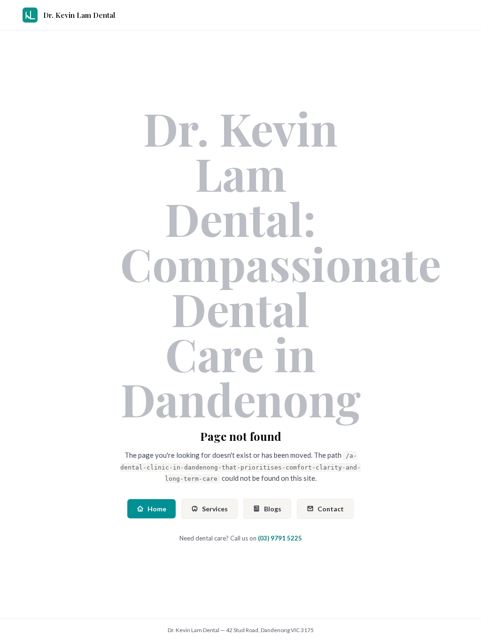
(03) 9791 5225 (280, 538)
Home (156, 509)
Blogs (272, 509)
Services (215, 509)
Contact (331, 509)
